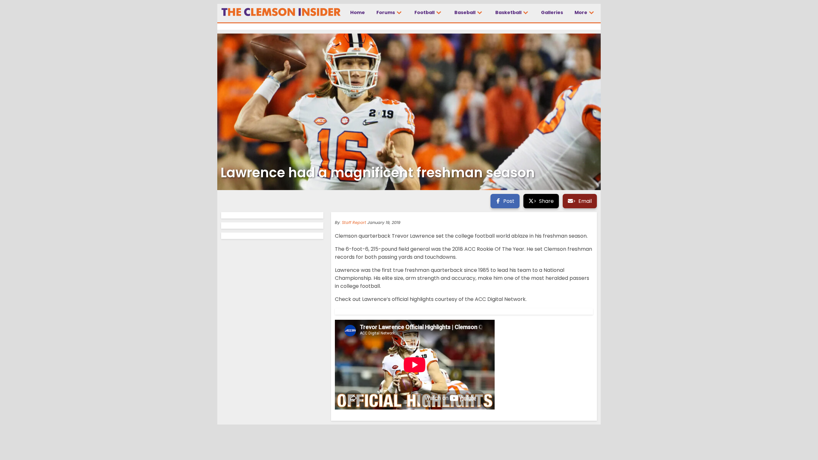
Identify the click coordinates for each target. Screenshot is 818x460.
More (581, 12)
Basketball (508, 12)
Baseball (465, 12)
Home (357, 12)
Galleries (552, 12)
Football (425, 12)
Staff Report (354, 222)
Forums (386, 12)
